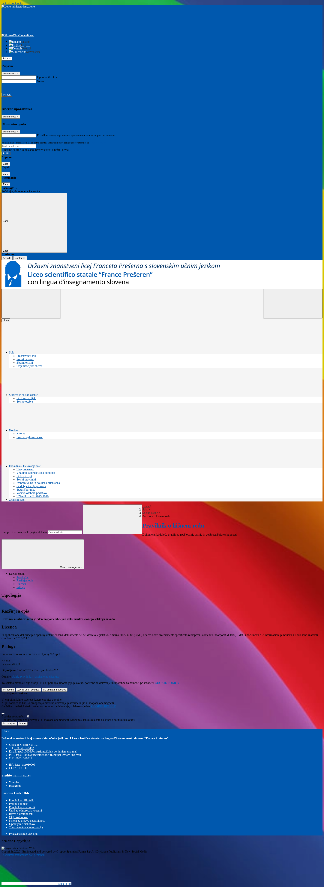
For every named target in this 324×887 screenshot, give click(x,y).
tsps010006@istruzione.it (47, 751)
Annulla (7, 258)
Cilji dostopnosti (18, 817)
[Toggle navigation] (31, 303)
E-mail (41, 135)
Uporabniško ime (47, 77)
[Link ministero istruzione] (18, 6)
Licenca (21, 583)
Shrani (22, 723)
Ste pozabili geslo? (13, 88)
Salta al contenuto (12, 3)
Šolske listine (150, 512)
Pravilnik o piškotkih (21, 800)
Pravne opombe (18, 803)
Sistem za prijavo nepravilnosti (27, 820)
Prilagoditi (8, 689)
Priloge (20, 587)
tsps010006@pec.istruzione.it (48, 754)
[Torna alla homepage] (162, 274)
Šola (145, 509)
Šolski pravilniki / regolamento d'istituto (35, 676)
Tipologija (22, 577)
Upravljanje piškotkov (22, 824)
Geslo (40, 81)
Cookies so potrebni (14, 716)
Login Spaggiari (97, 142)
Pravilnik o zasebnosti (22, 807)
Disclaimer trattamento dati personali (23, 854)
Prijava (6, 58)
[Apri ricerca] (292, 303)
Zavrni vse (28, 689)
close (6, 320)
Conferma (20, 258)
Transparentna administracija (26, 827)
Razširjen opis (24, 580)
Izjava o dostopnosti (21, 813)
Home (146, 506)
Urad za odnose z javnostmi (25, 810)
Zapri (5, 163)
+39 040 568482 (24, 748)
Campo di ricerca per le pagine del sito (24, 532)
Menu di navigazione (70, 567)
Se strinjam (54, 689)
